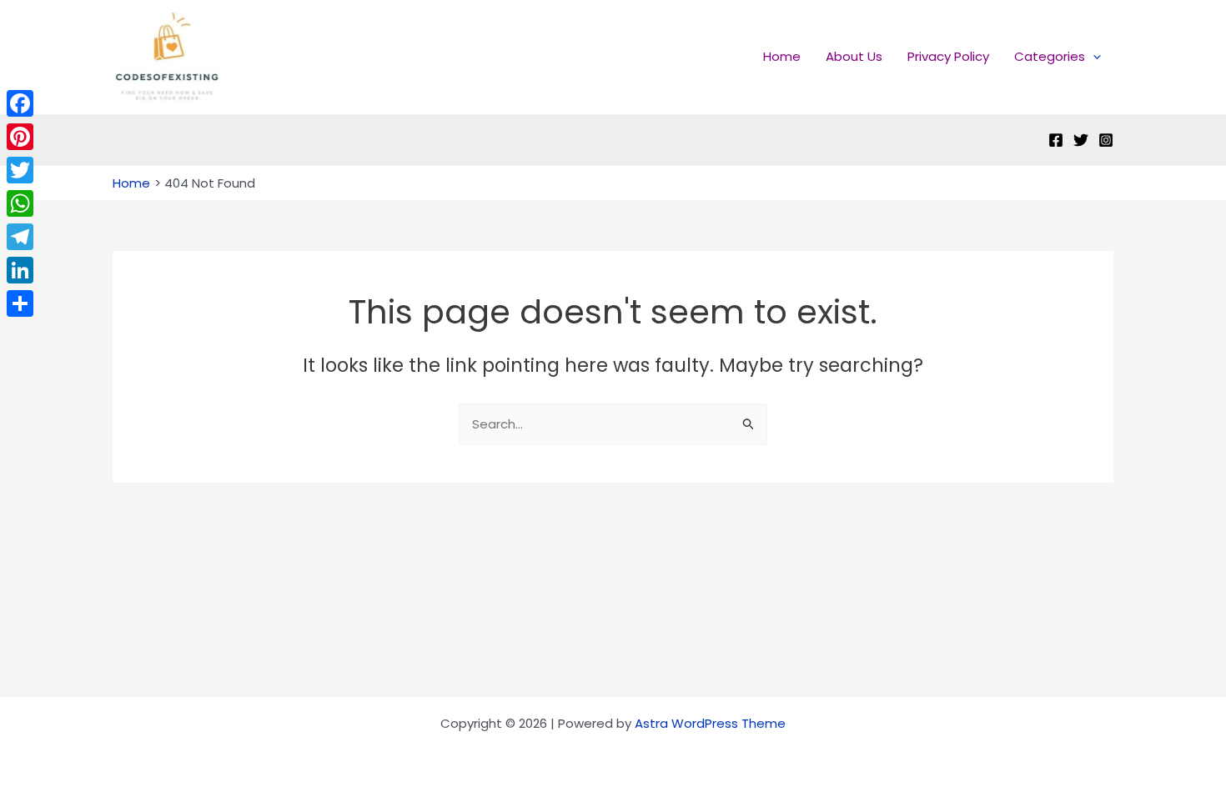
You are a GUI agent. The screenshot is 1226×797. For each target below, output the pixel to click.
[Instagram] (1105, 140)
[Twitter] (1080, 140)
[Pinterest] (20, 136)
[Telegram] (20, 236)
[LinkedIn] (20, 270)
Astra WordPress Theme (710, 723)
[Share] (20, 303)
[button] (1093, 56)
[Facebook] (1055, 140)
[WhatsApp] (20, 203)
